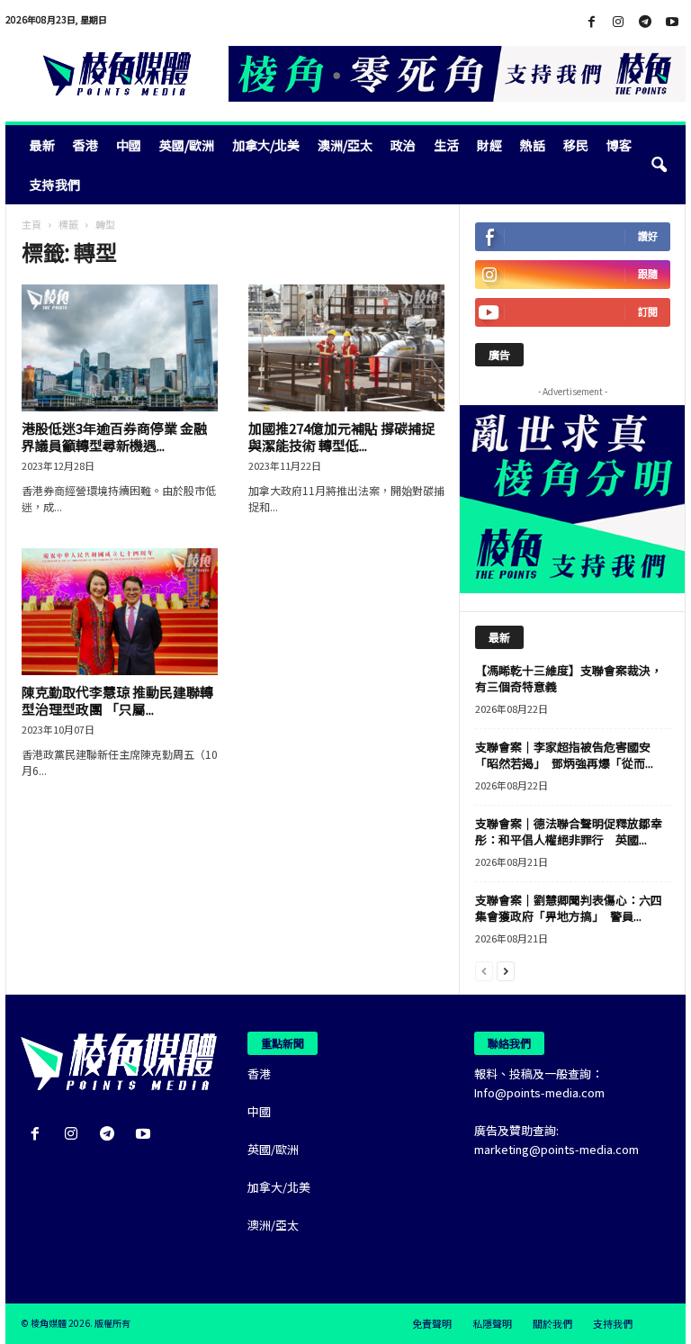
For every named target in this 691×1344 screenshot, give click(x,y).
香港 (85, 145)
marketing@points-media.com (556, 1149)
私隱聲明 (492, 1323)
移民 (575, 145)
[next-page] (506, 970)
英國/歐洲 (186, 145)
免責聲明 (432, 1323)
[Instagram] (618, 22)
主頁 (31, 224)
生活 (446, 145)
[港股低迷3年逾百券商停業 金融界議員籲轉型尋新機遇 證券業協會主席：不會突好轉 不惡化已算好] (120, 347)
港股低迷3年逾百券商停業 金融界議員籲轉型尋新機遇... (114, 437)
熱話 (532, 145)
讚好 (648, 236)
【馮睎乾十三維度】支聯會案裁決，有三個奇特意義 (568, 678)
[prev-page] (484, 970)
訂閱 (648, 312)
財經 (489, 145)
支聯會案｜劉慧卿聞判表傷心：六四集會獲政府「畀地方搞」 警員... (568, 908)
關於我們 (552, 1323)
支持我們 (55, 185)
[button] (658, 165)
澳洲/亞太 (345, 145)
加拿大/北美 (266, 145)
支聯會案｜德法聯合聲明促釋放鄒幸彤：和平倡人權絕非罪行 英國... (568, 831)
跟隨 (648, 274)
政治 (403, 145)
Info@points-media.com (539, 1092)
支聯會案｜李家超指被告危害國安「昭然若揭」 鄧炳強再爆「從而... (564, 754)
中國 (128, 145)
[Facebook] (591, 22)
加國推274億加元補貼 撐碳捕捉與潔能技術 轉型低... (341, 437)
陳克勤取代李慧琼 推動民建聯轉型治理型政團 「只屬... (117, 700)
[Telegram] (645, 22)
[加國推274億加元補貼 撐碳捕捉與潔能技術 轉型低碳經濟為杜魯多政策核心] (346, 347)
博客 (619, 145)
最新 (42, 145)
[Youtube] (672, 22)
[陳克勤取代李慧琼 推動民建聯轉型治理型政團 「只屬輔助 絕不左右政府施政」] (120, 611)
